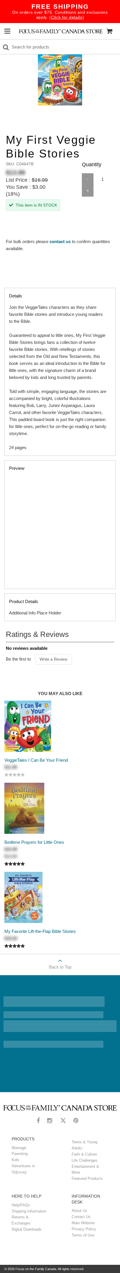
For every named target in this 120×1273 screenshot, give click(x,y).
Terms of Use (83, 1235)
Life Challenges (85, 1160)
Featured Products (87, 1178)
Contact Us (81, 1217)
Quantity (91, 164)
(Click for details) (66, 17)
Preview (16, 468)
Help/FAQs (21, 1205)
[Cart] (109, 31)
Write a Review (53, 659)
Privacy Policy (84, 1229)
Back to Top (60, 966)
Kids (15, 1160)
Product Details (35, 607)
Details (57, 371)
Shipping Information (29, 1211)
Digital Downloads (27, 1229)
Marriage (19, 1148)
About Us (79, 1210)
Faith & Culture (84, 1154)
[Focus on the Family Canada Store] (61, 31)
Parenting (20, 1153)
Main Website (83, 1223)
